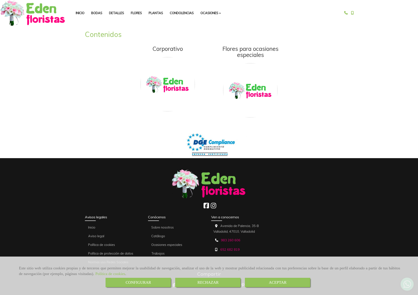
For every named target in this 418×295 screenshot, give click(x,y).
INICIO (80, 13)
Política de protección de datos (110, 253)
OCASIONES (210, 13)
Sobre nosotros (162, 227)
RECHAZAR (208, 282)
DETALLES (116, 13)
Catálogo (158, 236)
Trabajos (158, 253)
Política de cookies (110, 274)
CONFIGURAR (138, 282)
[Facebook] (206, 207)
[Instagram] (213, 207)
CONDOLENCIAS (182, 13)
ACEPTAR (278, 282)
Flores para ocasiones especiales (250, 52)
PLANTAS (156, 13)
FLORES (136, 13)
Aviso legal (96, 236)
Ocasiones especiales (166, 245)
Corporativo (167, 48)
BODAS (96, 13)
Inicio (91, 227)
